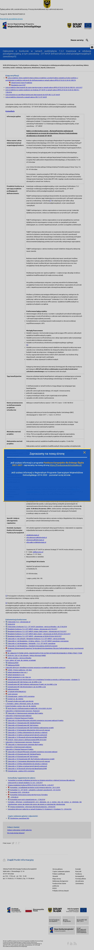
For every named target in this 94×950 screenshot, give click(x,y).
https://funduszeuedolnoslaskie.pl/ (66, 465)
